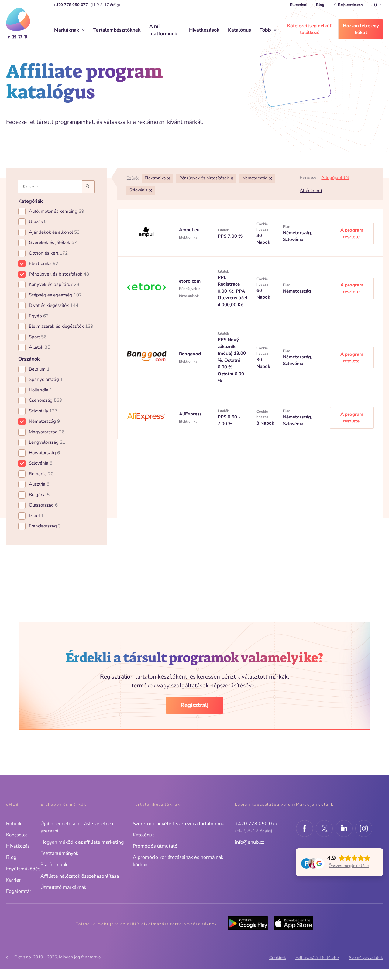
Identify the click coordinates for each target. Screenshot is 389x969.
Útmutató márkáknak (63, 887)
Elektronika (43, 263)
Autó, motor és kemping (56, 211)
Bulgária (39, 495)
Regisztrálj (194, 705)
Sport (37, 337)
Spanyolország (46, 379)
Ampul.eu (189, 230)
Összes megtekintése (349, 866)
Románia (41, 474)
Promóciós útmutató (155, 846)
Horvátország (44, 453)
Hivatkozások (204, 30)
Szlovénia (40, 463)
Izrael (36, 516)
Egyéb (39, 316)
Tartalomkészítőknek (117, 30)
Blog (320, 5)
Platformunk (53, 864)
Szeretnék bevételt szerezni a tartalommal (179, 823)
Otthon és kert (48, 253)
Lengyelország (47, 442)
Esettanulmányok (59, 853)
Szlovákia (43, 411)
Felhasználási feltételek (317, 958)
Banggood (190, 354)
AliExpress (190, 414)
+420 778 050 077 (70, 5)
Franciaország (45, 526)
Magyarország (46, 432)
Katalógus (239, 30)
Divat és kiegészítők (53, 305)
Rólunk (14, 823)
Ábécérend (311, 191)
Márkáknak (66, 30)
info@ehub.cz (249, 842)
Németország (44, 421)
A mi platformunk (163, 30)
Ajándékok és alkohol (54, 232)
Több (265, 30)
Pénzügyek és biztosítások (59, 274)
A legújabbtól (335, 177)
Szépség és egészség (55, 295)
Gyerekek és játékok (53, 242)
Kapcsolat (16, 835)
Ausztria (39, 484)
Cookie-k (277, 958)
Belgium (39, 369)
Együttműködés (23, 869)
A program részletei (351, 233)
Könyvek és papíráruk (54, 284)
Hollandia (40, 390)
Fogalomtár (18, 891)
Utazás (38, 222)
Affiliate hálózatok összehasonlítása (79, 876)
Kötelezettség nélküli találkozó (309, 29)
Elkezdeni (298, 5)
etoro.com (190, 281)
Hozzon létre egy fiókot (361, 29)
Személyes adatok (366, 958)
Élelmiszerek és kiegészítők (61, 326)
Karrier (13, 880)
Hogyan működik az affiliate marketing (82, 842)
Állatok (39, 347)
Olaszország (43, 505)
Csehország (45, 400)
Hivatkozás (18, 846)
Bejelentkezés (350, 5)
